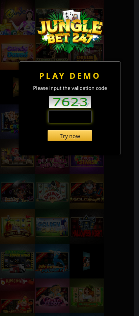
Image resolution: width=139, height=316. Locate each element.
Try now (70, 136)
